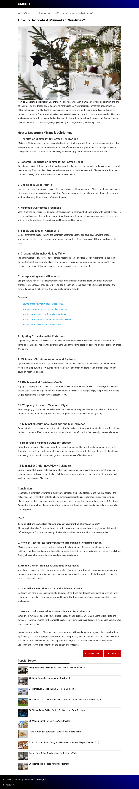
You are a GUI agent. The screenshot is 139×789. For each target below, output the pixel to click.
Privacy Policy (42, 780)
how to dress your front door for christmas (43, 304)
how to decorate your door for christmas (42, 324)
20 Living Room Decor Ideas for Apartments (50, 678)
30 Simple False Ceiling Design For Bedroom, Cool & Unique (57, 710)
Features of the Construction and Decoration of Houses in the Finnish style (65, 699)
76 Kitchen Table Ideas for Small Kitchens (49, 764)
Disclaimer (28, 780)
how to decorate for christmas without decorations (47, 319)
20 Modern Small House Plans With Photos (49, 721)
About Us (7, 780)
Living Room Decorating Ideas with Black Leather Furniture (57, 667)
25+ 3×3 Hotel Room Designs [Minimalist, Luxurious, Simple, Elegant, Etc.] (64, 742)
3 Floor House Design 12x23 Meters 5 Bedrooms (52, 689)
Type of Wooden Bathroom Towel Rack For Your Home (55, 731)
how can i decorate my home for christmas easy (45, 309)
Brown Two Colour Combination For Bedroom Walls (53, 753)
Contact (17, 780)
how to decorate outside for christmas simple (45, 314)
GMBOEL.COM (9, 785)
